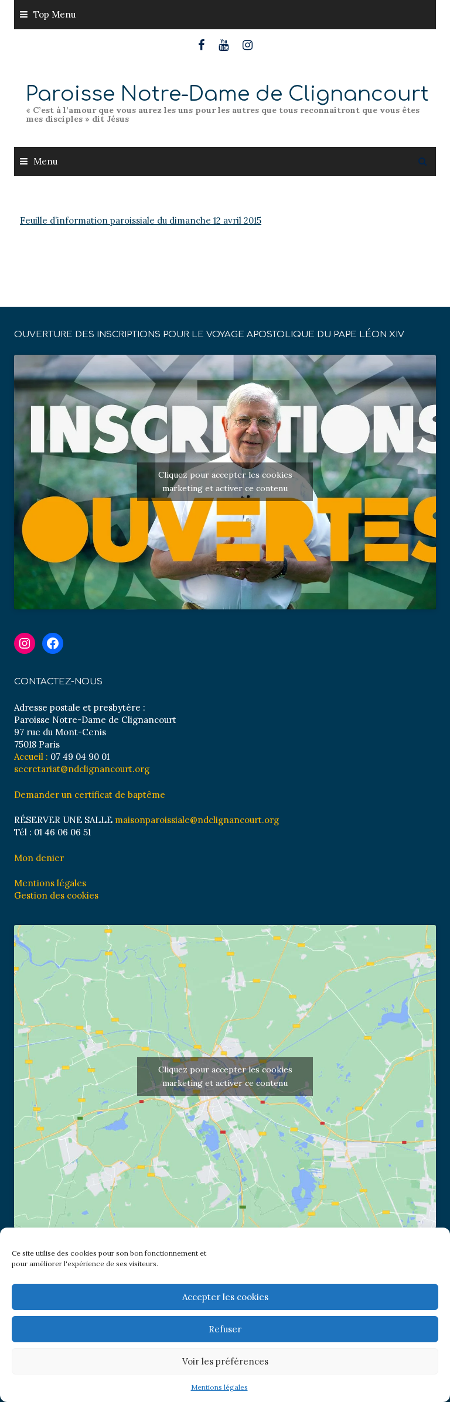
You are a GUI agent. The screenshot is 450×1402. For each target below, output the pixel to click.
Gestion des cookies (56, 895)
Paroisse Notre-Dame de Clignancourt (227, 94)
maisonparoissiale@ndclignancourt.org (197, 819)
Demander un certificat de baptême (89, 794)
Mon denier (39, 857)
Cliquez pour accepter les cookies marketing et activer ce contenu (225, 481)
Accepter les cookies (225, 1296)
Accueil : (31, 756)
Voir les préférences (225, 1361)
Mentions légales (219, 1387)
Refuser (225, 1329)
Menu (45, 161)
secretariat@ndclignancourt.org (81, 768)
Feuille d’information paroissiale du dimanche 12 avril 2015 (140, 220)
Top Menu (54, 14)
